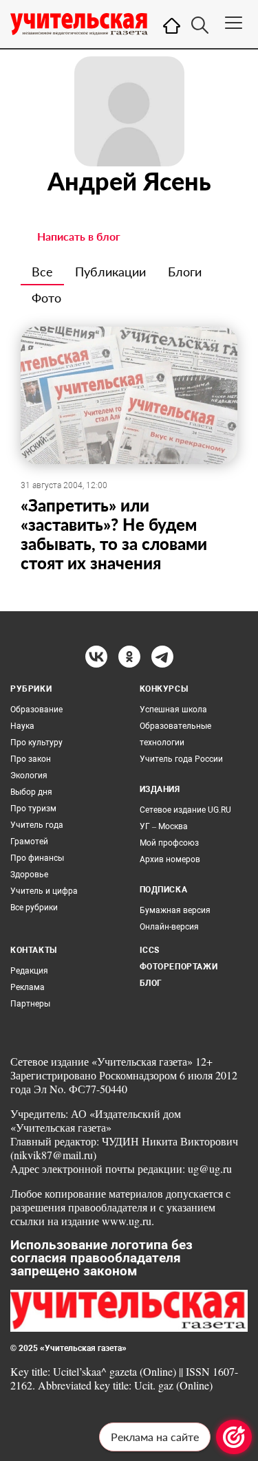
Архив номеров (170, 859)
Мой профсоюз (169, 843)
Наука (22, 726)
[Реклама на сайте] (234, 1437)
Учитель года (36, 825)
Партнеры (30, 1004)
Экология (28, 775)
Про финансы (37, 858)
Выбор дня (31, 792)
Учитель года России (181, 759)
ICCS (150, 950)
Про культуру (36, 742)
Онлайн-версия (169, 927)
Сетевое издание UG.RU (185, 810)
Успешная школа (173, 709)
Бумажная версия (175, 910)
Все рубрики (34, 907)
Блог (151, 983)
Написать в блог (78, 236)
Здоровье (29, 874)
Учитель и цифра (44, 891)
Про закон (30, 759)
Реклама (27, 987)
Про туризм (33, 808)
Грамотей (29, 841)
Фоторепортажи (179, 966)
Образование (36, 709)
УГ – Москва (164, 826)
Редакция (29, 971)
